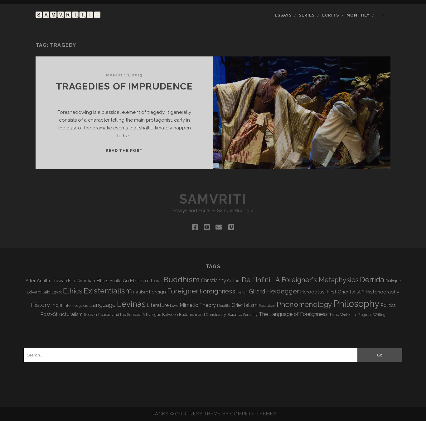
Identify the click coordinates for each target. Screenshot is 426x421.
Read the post (124, 150)
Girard (257, 291)
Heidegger (282, 291)
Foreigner (182, 291)
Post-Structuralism (62, 314)
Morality (223, 305)
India (56, 305)
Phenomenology (304, 304)
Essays (283, 15)
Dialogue (393, 281)
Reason (90, 314)
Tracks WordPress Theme (184, 414)
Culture (233, 281)
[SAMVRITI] (68, 15)
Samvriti (212, 199)
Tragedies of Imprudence (124, 86)
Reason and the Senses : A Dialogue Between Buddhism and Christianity (162, 314)
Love (174, 305)
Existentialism (108, 290)
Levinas (131, 304)
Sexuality (250, 315)
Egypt (57, 292)
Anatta (116, 281)
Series (307, 15)
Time (334, 314)
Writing (379, 315)
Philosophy (356, 303)
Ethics (72, 291)
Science (234, 314)
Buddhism (181, 279)
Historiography (382, 292)
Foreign (157, 292)
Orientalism (244, 305)
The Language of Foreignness (293, 314)
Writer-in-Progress (356, 314)
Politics (388, 305)
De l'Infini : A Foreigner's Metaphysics (300, 280)
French (242, 292)
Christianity (213, 280)
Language (102, 305)
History (40, 304)
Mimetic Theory (198, 305)
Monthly (358, 15)
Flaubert (140, 292)
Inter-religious (76, 305)
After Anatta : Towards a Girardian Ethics (67, 280)
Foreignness (217, 291)
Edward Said (39, 291)
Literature (158, 305)
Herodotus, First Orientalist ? (332, 292)
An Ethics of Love (142, 280)
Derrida (372, 279)
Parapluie (267, 305)
